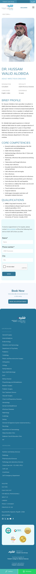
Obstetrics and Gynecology (10, 345)
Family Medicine (7, 368)
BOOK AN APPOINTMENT (18, 301)
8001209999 (11, 229)
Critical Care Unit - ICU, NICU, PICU (12, 465)
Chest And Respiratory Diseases (12, 399)
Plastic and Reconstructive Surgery (12, 358)
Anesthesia (5, 472)
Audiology (5, 416)
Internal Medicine (7, 338)
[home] (8, 7)
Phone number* (8, 247)
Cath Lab (5, 469)
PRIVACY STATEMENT (8, 504)
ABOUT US (5, 497)
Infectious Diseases (8, 409)
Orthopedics (6, 362)
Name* (5, 238)
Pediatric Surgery (7, 389)
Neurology (5, 426)
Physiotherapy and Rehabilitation (12, 382)
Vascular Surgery (7, 396)
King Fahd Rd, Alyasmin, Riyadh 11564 (13, 512)
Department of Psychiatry (10, 348)
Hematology (6, 402)
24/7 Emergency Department (11, 475)
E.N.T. (3, 375)
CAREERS (4, 500)
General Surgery (7, 335)
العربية (33, 1)
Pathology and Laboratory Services (12, 462)
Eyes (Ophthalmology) (8, 372)
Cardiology (5, 355)
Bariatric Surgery (7, 385)
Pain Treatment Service (9, 392)
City (3, 256)
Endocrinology (6, 341)
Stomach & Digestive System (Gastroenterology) (16, 423)
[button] (33, 7)
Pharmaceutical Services (9, 458)
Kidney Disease (6, 379)
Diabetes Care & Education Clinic (12, 436)
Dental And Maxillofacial (9, 406)
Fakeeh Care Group (8, 1)
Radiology (5, 455)
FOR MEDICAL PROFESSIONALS (10, 493)
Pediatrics (5, 352)
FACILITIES (5, 483)
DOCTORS (5, 487)
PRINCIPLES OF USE (7, 507)
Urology (4, 365)
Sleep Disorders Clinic (8, 433)
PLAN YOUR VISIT (7, 490)
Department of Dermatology (10, 429)
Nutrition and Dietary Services (11, 452)
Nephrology (5, 412)
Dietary (4, 419)
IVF (3, 439)
